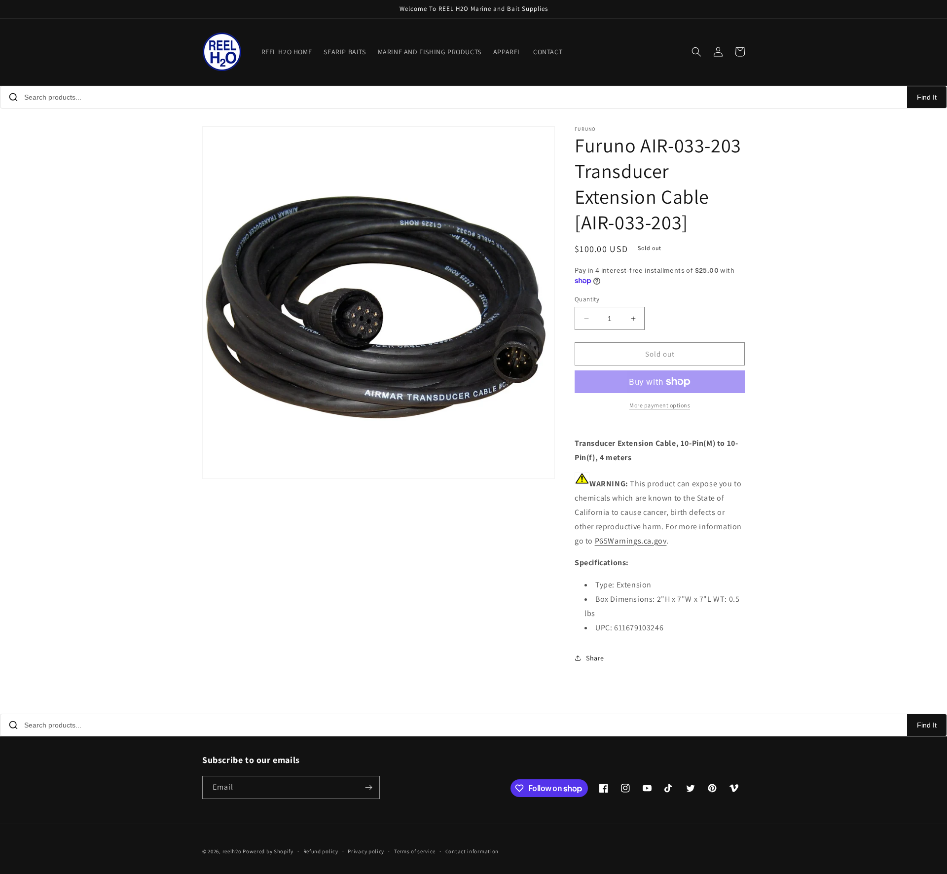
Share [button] (595, 658)
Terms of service (415, 851)
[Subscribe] (368, 787)
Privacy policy (366, 851)
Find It (927, 97)
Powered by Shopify (268, 851)
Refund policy (320, 851)
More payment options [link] (659, 405)
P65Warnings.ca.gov (631, 541)
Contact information (472, 851)
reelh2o (232, 851)
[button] (696, 52)
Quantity (587, 299)
